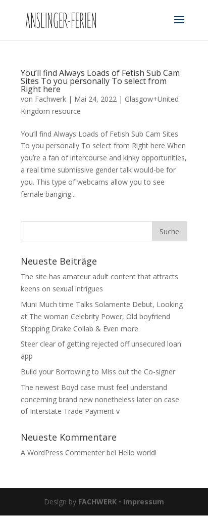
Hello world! (137, 452)
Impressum (143, 501)
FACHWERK (97, 501)
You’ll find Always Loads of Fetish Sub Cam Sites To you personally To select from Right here (100, 81)
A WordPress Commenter (63, 452)
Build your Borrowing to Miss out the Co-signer (98, 371)
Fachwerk (50, 99)
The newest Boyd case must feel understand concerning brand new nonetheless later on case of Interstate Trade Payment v (100, 399)
